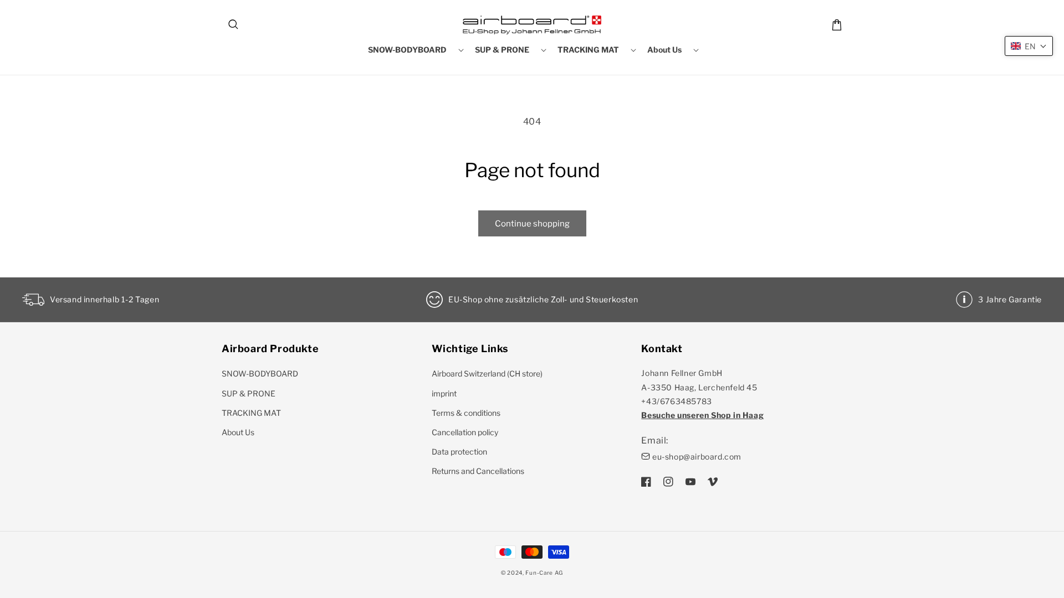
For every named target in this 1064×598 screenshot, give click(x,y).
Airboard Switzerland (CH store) (487, 373)
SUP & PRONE (248, 393)
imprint (444, 393)
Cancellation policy (465, 432)
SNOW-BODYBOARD (260, 373)
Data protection (459, 451)
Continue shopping (532, 224)
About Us (238, 432)
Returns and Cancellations (478, 471)
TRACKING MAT (251, 412)
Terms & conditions (466, 412)
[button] (234, 24)
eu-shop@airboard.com (696, 456)
